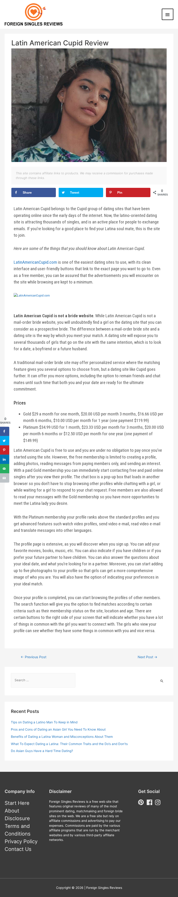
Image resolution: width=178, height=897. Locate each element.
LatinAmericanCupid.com (35, 262)
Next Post (147, 657)
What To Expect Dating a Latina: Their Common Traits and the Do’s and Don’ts (69, 744)
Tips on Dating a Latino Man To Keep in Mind (44, 722)
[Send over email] (4, 468)
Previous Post (33, 657)
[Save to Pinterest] (4, 450)
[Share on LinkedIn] (4, 459)
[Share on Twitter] (4, 440)
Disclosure (17, 818)
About (12, 811)
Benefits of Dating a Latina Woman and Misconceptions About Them (62, 737)
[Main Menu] (167, 14)
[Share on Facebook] (4, 431)
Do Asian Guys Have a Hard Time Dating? (42, 751)
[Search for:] (43, 680)
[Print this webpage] (4, 477)
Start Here (17, 803)
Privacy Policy (21, 841)
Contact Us (18, 849)
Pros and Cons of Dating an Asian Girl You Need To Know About (58, 729)
